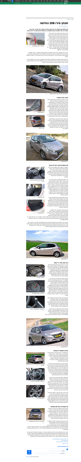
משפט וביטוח (48, 3)
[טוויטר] (16, 3)
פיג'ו (67, 443)
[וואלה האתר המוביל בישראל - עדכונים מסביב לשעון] (66, 1)
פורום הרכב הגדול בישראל (62, 441)
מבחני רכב (56, 3)
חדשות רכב (61, 3)
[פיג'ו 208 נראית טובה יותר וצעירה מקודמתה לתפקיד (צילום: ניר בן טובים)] (47, 80)
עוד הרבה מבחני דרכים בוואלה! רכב (60, 439)
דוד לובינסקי (64, 443)
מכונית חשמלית (38, 3)
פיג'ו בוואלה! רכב (64, 440)
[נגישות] (1, 1)
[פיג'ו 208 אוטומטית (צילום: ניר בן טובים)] (47, 147)
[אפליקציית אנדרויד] (19, 3)
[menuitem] (61, 1)
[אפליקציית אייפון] (17, 3)
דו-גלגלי (52, 3)
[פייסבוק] (14, 3)
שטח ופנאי (44, 3)
